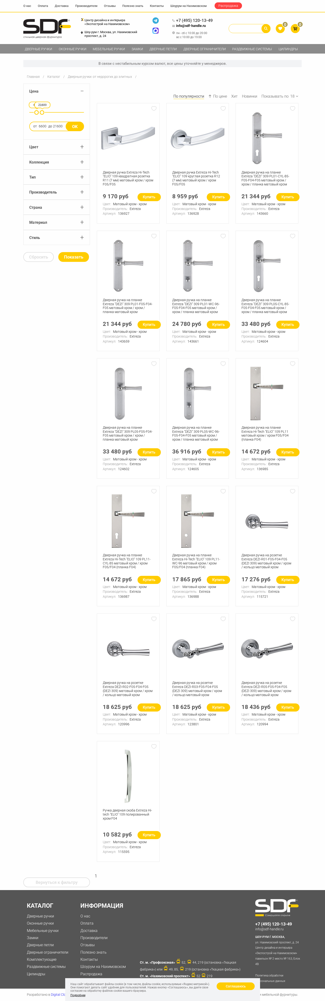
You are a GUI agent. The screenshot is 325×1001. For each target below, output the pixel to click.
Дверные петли (163, 49)
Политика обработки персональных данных (270, 978)
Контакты (157, 6)
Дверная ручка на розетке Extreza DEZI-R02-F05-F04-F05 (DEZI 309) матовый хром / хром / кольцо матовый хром (128, 689)
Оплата (43, 6)
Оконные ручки (72, 49)
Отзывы (110, 6)
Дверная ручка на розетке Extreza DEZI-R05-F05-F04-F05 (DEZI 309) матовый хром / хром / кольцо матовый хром (266, 689)
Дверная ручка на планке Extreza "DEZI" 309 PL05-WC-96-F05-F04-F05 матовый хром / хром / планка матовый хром (196, 433)
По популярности (188, 96)
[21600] (42, 112)
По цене (220, 96)
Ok (75, 126)
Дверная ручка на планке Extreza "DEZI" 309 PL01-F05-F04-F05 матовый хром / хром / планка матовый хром (128, 306)
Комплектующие (41, 959)
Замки (137, 49)
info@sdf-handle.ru (191, 26)
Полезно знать (132, 6)
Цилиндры (288, 49)
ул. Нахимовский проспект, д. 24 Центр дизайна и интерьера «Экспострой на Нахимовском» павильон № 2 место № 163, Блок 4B (277, 950)
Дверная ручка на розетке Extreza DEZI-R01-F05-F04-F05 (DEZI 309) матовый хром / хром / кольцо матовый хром (266, 561)
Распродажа (228, 6)
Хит (234, 96)
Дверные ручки (38, 49)
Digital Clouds (61, 994)
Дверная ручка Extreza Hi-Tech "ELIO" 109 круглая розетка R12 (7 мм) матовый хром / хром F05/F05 (196, 178)
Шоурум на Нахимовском (188, 6)
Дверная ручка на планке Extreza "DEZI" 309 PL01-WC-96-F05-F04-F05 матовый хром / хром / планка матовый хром (196, 306)
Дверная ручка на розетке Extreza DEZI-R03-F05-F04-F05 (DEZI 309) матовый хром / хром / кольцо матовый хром (197, 689)
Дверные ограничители (204, 49)
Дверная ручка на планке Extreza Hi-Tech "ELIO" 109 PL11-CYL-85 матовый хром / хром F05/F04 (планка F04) (127, 561)
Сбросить (38, 256)
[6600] (36, 112)
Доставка (62, 6)
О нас (27, 6)
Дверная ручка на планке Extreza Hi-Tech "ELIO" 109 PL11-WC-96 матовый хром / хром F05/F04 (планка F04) (196, 561)
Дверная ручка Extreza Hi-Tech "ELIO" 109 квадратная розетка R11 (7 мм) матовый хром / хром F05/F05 (128, 178)
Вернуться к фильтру (57, 882)
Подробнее (77, 995)
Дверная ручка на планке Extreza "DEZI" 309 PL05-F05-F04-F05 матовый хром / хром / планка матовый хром (128, 433)
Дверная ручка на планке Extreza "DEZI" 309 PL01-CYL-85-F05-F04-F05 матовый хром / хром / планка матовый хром (265, 178)
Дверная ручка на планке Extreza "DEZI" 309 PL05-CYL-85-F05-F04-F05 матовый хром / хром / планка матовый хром (265, 306)
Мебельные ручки (109, 49)
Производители (86, 6)
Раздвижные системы (252, 49)
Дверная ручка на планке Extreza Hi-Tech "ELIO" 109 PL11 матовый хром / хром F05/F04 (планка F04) (265, 433)
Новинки (249, 96)
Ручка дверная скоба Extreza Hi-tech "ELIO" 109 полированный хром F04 (127, 814)
